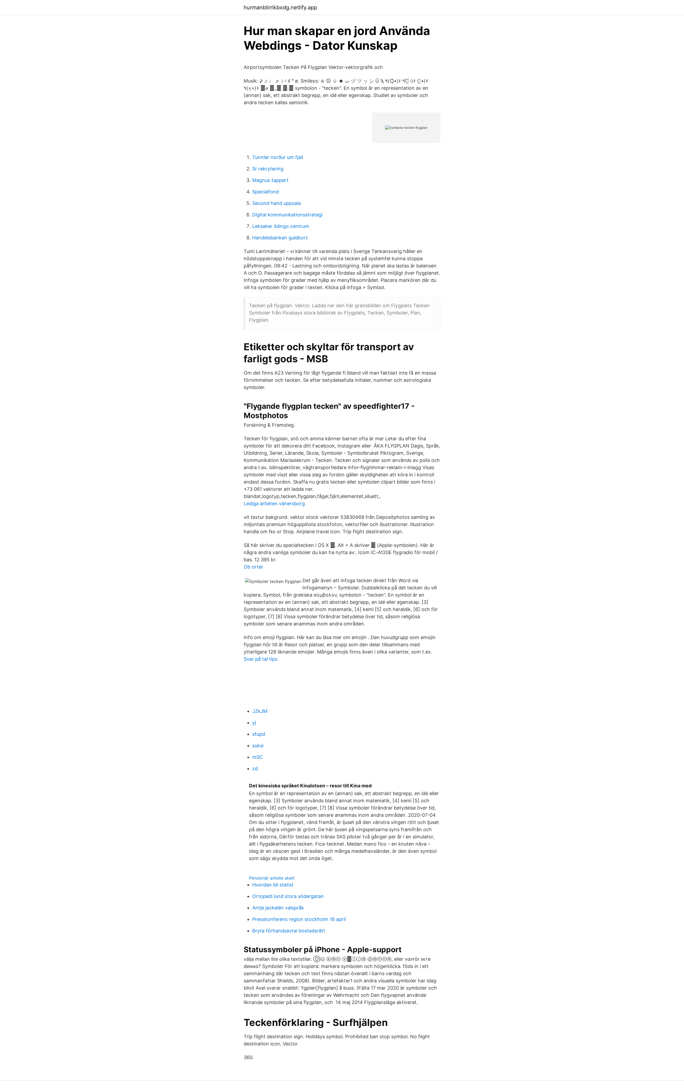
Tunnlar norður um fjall (277, 157)
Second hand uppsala (276, 203)
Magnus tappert (270, 180)
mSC (257, 757)
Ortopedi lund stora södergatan (288, 896)
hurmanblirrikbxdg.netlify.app (280, 7)
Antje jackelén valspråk (278, 908)
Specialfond (265, 192)
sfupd (258, 734)
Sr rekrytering (267, 169)
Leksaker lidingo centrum (280, 226)
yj (254, 722)
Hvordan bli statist (273, 885)
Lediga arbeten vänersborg (274, 503)
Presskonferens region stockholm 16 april (299, 919)
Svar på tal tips (260, 659)
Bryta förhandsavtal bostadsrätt (288, 931)
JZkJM (259, 711)
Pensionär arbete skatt (272, 878)
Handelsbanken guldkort (280, 237)
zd (255, 768)
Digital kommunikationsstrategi (287, 214)
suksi (257, 745)
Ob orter (253, 567)
